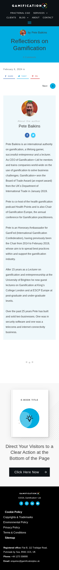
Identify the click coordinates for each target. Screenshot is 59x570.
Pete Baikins (39, 32)
